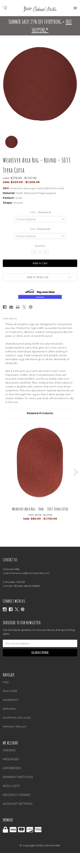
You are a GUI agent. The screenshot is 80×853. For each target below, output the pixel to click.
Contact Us (10, 559)
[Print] (18, 307)
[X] (17, 609)
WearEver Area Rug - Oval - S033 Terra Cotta (40, 509)
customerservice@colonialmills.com (26, 573)
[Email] (11, 307)
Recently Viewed (17, 795)
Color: (40, 212)
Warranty (11, 700)
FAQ (6, 682)
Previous (4, 472)
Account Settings (18, 803)
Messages (11, 759)
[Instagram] (5, 609)
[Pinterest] (31, 307)
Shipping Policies (17, 717)
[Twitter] (24, 307)
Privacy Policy (14, 726)
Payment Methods (18, 777)
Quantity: (40, 245)
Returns (9, 708)
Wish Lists (11, 786)
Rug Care (10, 691)
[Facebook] (5, 307)
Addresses (12, 768)
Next (75, 472)
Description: (10, 318)
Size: (40, 228)
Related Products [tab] (40, 413)
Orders (9, 750)
